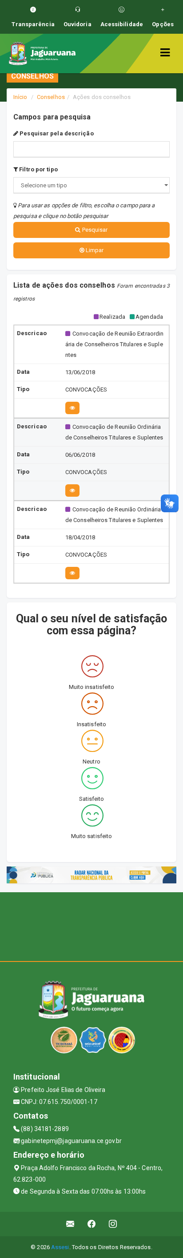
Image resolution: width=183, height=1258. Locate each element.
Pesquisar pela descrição (56, 133)
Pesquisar (94, 229)
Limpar (94, 250)
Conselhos (51, 97)
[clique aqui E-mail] (70, 1224)
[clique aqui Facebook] (91, 1224)
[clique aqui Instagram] (113, 1224)
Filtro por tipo (38, 169)
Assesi (60, 1247)
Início (20, 97)
